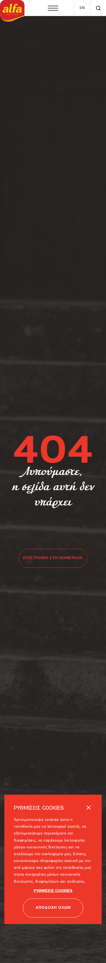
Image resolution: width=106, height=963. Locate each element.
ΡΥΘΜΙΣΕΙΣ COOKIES (53, 882)
